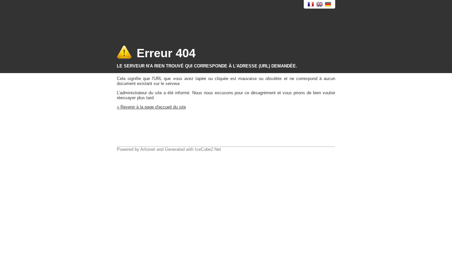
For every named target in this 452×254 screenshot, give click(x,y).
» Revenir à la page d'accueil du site (151, 107)
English (319, 4)
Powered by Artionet (136, 149)
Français (311, 4)
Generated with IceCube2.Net (193, 149)
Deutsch (328, 4)
